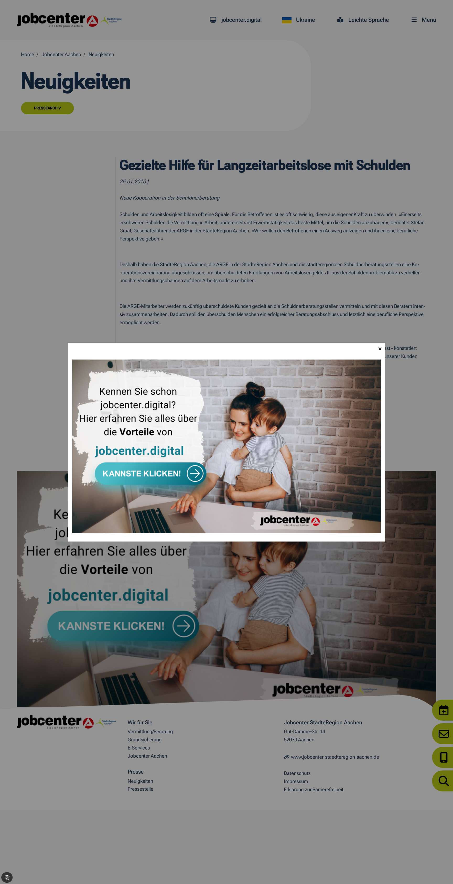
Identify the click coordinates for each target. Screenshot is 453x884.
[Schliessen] (380, 348)
